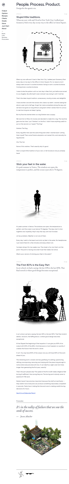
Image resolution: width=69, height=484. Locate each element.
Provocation (5, 39)
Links (3, 35)
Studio (4, 21)
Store (4, 23)
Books (3, 33)
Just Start (5, 26)
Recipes (5, 16)
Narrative (4, 37)
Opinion (5, 13)
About (4, 28)
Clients (4, 18)
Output (4, 11)
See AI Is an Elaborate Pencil (25, 393)
